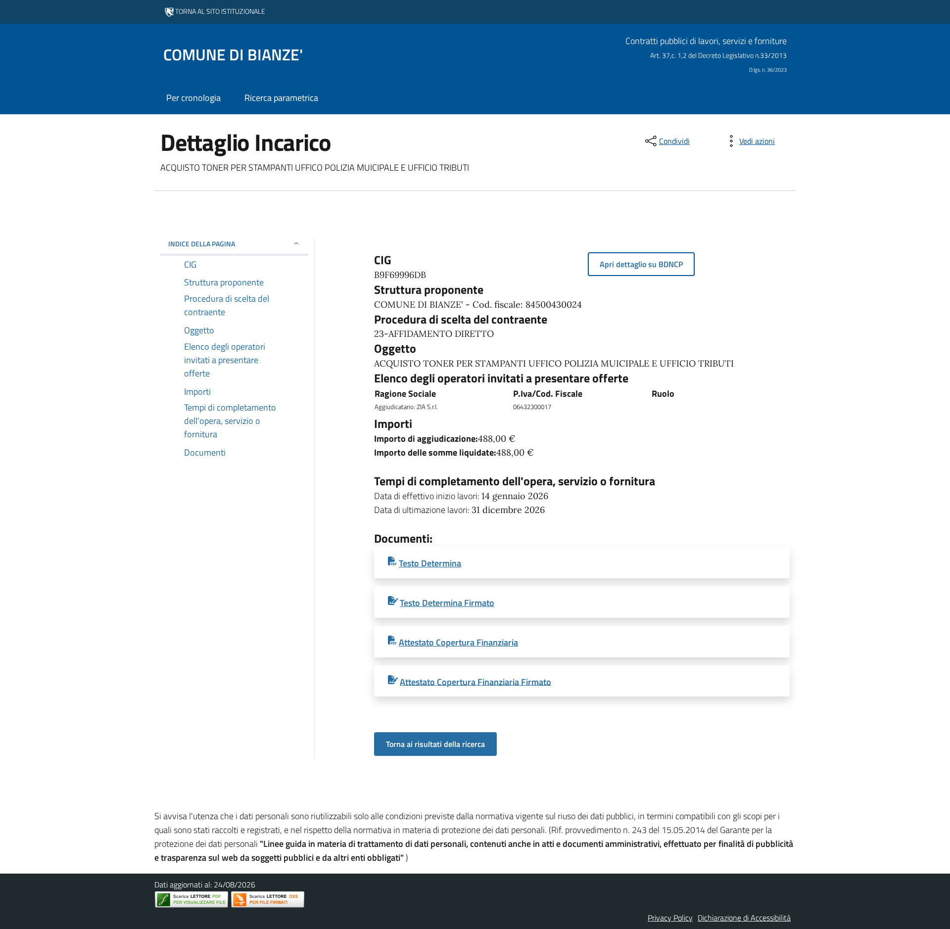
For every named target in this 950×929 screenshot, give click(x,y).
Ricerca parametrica (281, 97)
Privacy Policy (670, 918)
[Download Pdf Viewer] (191, 899)
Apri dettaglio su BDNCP (641, 264)
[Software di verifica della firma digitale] (268, 899)
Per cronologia (193, 97)
